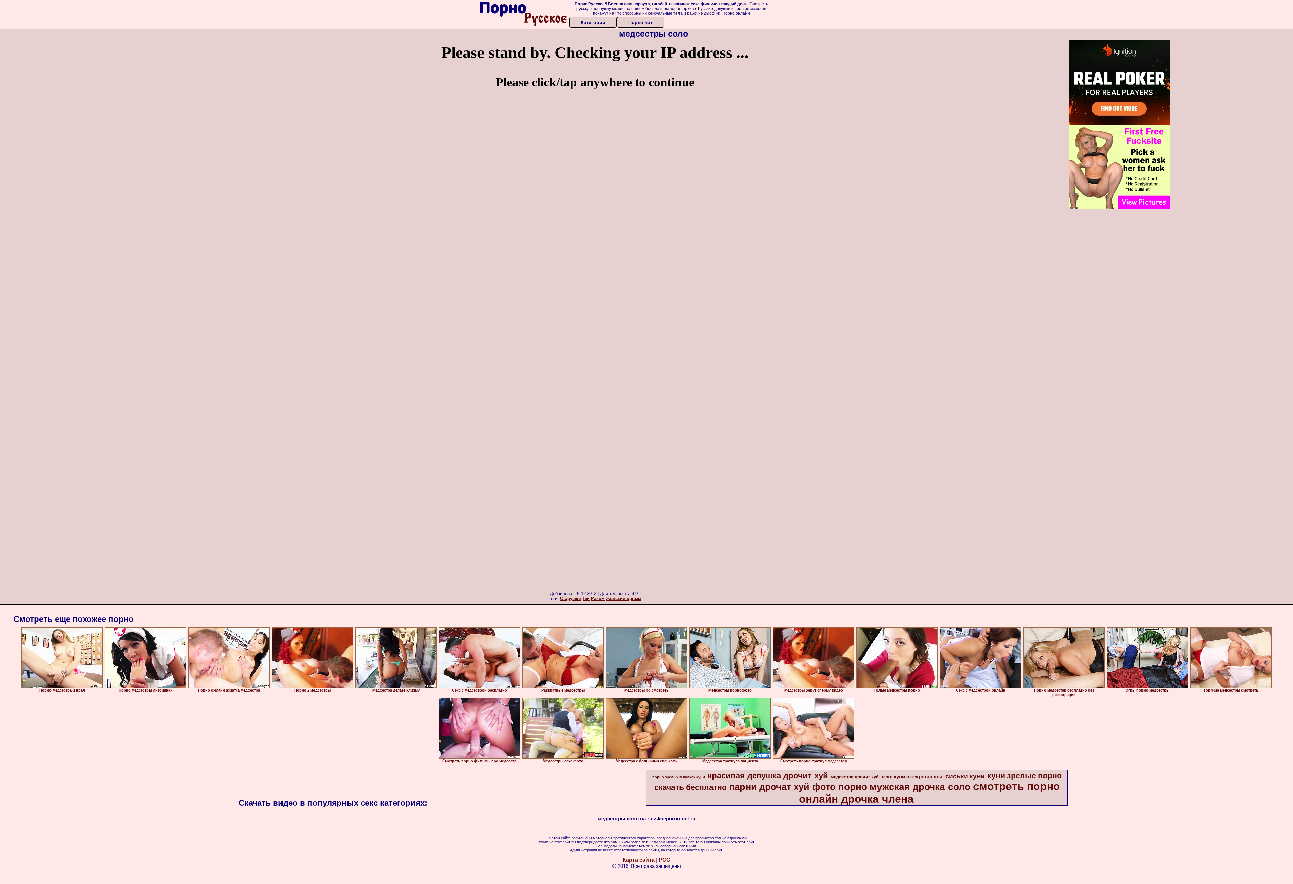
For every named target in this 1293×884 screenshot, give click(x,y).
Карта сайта (639, 860)
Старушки (570, 598)
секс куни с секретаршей (912, 776)
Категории (593, 22)
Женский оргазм (623, 598)
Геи (586, 598)
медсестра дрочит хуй (855, 776)
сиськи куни (965, 776)
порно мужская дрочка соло (904, 787)
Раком (598, 598)
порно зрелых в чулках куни (678, 777)
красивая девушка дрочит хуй (768, 775)
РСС (664, 860)
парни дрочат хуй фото (782, 787)
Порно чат (640, 22)
